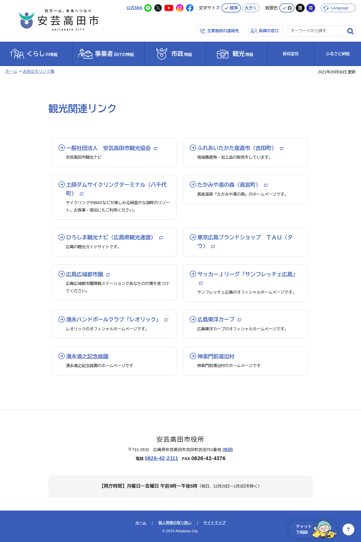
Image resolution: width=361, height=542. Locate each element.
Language (340, 8)
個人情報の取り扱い (175, 523)
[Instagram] (179, 8)
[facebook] (189, 8)
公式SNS (134, 8)
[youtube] (168, 7)
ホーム (11, 71)
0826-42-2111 (161, 458)
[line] (148, 8)
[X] (158, 8)
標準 (234, 8)
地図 (228, 449)
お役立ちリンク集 (38, 71)
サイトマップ (214, 523)
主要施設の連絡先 (223, 31)
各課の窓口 (269, 31)
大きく (250, 8)
